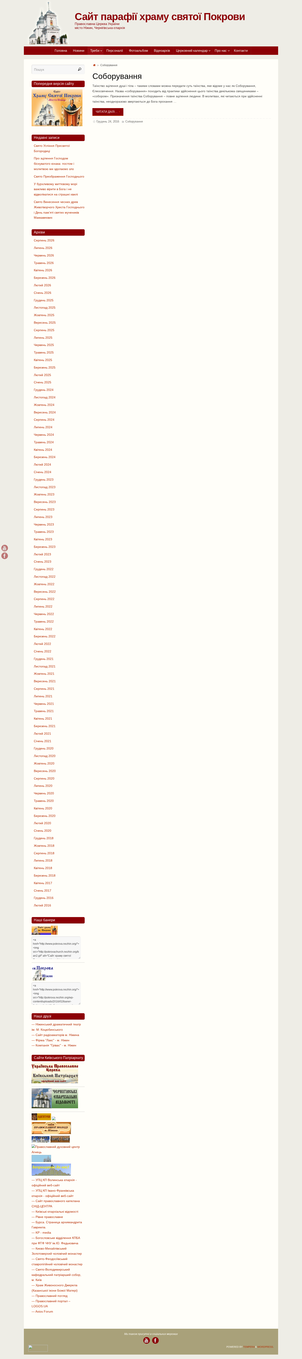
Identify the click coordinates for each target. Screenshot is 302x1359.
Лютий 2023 (42, 554)
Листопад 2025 (44, 307)
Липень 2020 (43, 785)
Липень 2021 (43, 696)
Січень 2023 (42, 561)
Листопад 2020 (44, 756)
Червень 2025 (44, 345)
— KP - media (41, 1232)
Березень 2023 (44, 547)
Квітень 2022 (43, 629)
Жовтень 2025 (44, 315)
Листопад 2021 (44, 666)
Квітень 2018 (43, 868)
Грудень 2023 (44, 479)
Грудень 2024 (44, 390)
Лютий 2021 (42, 733)
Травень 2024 (44, 442)
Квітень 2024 (43, 449)
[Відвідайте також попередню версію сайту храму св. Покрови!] (57, 125)
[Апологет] (53, 1119)
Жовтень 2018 (44, 845)
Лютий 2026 (42, 285)
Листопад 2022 (44, 576)
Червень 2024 (44, 434)
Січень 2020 (42, 830)
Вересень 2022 (45, 591)
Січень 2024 (42, 472)
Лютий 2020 (42, 823)
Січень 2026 (42, 292)
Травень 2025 (44, 352)
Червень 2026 (44, 255)
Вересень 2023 (45, 502)
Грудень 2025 (44, 300)
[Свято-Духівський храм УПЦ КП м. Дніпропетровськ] (51, 1174)
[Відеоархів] (4, 548)
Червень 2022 (44, 614)
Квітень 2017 (43, 883)
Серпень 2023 (44, 509)
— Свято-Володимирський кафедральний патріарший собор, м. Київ (56, 1275)
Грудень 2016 (44, 898)
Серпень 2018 (44, 853)
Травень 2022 (44, 621)
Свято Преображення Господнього (59, 176)
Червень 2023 (44, 524)
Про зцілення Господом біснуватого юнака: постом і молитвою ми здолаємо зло (54, 164)
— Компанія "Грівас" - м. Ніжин (54, 1045)
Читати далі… (107, 111)
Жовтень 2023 (44, 494)
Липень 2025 (43, 337)
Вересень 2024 (45, 412)
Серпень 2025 (44, 330)
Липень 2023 (43, 517)
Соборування (117, 76)
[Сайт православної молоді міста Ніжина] (51, 1133)
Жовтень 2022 (44, 584)
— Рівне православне (47, 1217)
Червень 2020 (44, 793)
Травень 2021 (44, 711)
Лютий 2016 (42, 905)
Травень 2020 (44, 801)
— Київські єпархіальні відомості (55, 1211)
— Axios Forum (42, 1311)
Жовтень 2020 (44, 763)
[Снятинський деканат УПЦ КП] (41, 1161)
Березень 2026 (44, 277)
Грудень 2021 (44, 659)
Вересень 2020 (45, 771)
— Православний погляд (49, 1296)
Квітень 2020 (43, 808)
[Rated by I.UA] (38, 1350)
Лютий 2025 (42, 375)
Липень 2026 (43, 248)
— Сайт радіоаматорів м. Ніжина (55, 1035)
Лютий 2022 (42, 644)
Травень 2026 (44, 263)
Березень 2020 (44, 816)
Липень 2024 (43, 427)
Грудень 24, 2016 (107, 121)
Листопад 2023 (44, 487)
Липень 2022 (43, 606)
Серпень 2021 (44, 688)
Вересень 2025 (45, 322)
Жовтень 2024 (44, 405)
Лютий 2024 (42, 464)
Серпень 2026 (44, 240)
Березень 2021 (44, 726)
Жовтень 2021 (44, 673)
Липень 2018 (43, 860)
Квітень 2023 (43, 539)
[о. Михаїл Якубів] (4, 555)
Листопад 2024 (44, 397)
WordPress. (265, 1347)
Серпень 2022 (44, 599)
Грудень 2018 (44, 838)
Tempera (248, 1347)
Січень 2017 (42, 890)
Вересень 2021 (45, 681)
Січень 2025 (42, 382)
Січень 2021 (42, 741)
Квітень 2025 (43, 360)
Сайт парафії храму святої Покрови (160, 16)
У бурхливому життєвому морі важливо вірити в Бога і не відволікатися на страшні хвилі (56, 189)
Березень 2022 (44, 636)
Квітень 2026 (43, 270)
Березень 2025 (44, 367)
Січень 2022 (42, 651)
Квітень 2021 (43, 718)
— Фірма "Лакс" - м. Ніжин (50, 1040)
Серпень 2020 (44, 778)
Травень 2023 (44, 531)
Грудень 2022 (44, 569)
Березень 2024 (44, 457)
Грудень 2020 (44, 748)
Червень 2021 (44, 703)
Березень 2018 (44, 875)
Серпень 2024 (44, 419)
